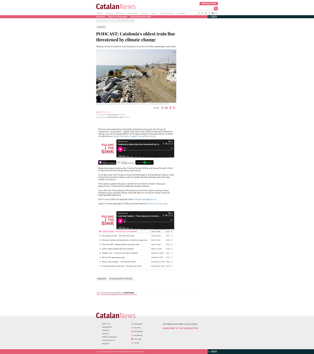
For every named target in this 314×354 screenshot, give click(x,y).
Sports (154, 13)
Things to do (101, 21)
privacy (105, 334)
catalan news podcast (120, 279)
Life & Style (132, 13)
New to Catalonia (117, 17)
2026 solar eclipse (127, 21)
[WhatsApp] (199, 13)
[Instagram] (206, 13)
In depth (181, 13)
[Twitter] (202, 13)
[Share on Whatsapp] (162, 108)
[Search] (216, 8)
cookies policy (108, 340)
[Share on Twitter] (174, 108)
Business (120, 13)
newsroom (107, 327)
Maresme (101, 279)
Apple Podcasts (121, 136)
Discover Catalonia (140, 17)
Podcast (100, 17)
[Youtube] (212, 13)
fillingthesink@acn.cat (145, 199)
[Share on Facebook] (170, 108)
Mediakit (106, 344)
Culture (144, 13)
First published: (102, 115)
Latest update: (101, 117)
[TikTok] (216, 13)
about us (106, 324)
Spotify (152, 136)
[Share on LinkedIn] (166, 108)
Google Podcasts (138, 136)
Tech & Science (167, 13)
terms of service (109, 337)
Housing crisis (113, 21)
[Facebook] (209, 13)
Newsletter (209, 3)
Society (109, 13)
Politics (99, 13)
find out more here (158, 203)
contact (106, 330)
